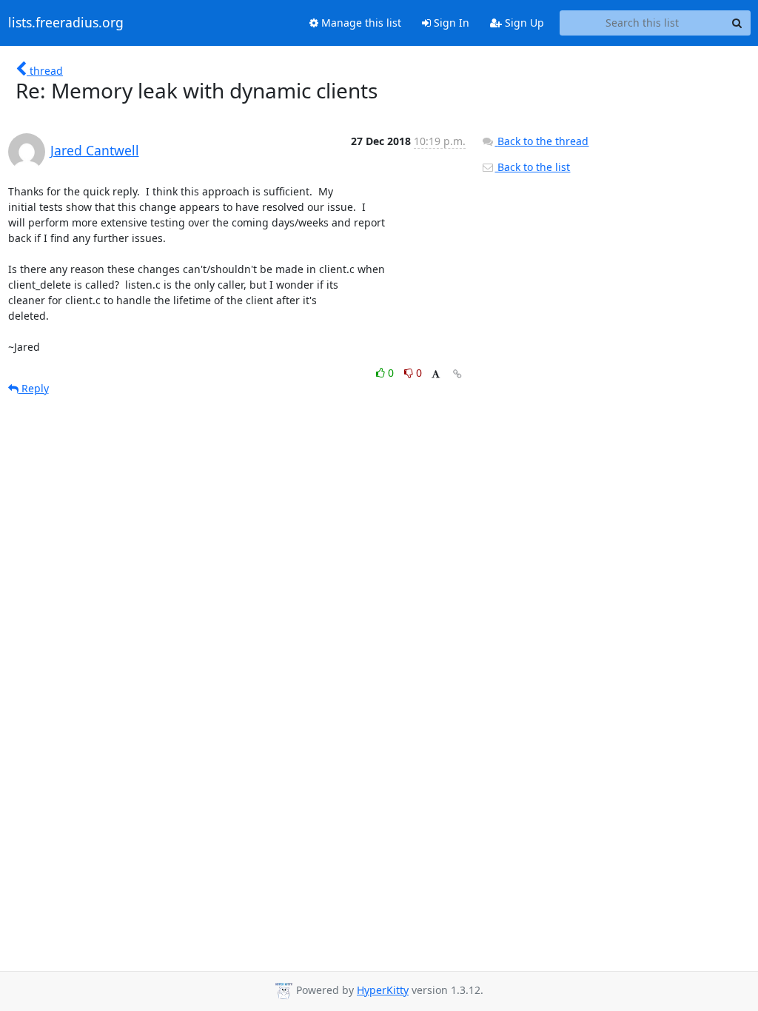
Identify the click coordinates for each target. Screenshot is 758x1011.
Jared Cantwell (94, 150)
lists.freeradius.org (66, 23)
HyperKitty (383, 990)
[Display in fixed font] (436, 375)
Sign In (450, 23)
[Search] (737, 23)
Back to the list (532, 167)
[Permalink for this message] (457, 374)
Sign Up (523, 23)
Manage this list (359, 23)
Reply (34, 388)
